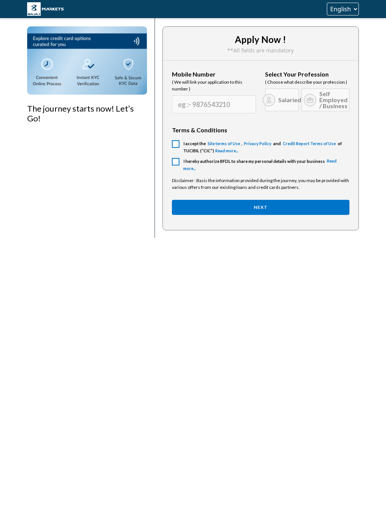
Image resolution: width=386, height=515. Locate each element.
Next (261, 207)
